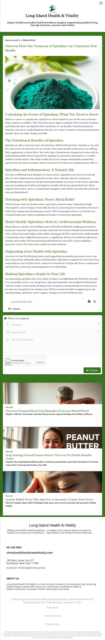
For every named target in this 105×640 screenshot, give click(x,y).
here (71, 637)
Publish (93, 370)
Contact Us (52, 607)
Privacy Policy (52, 624)
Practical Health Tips (21, 301)
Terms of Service (52, 615)
